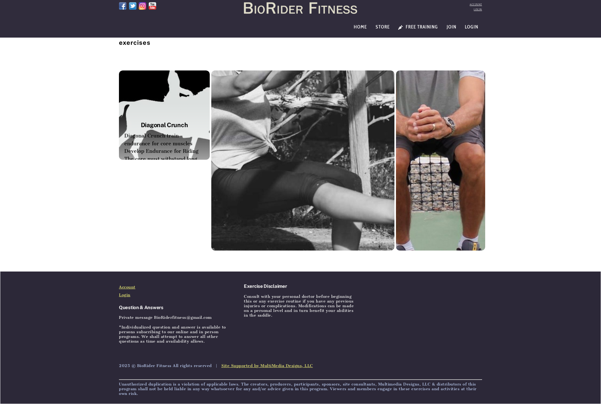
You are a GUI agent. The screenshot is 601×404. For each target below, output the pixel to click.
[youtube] (152, 5)
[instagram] (142, 5)
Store (383, 27)
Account (476, 4)
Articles (144, 263)
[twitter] (132, 5)
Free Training (421, 27)
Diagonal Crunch (164, 124)
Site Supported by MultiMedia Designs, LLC (267, 365)
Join (451, 27)
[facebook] (122, 5)
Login (478, 9)
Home (360, 27)
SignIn (164, 263)
